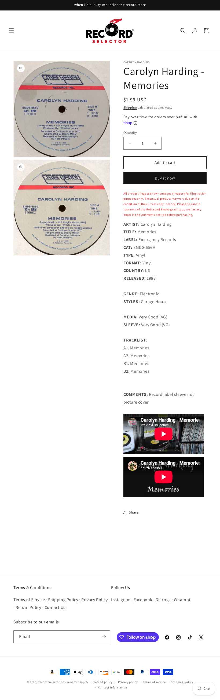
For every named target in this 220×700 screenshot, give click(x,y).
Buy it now (165, 178)
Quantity (130, 132)
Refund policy (103, 682)
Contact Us (55, 607)
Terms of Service (29, 599)
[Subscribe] (104, 636)
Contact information (112, 687)
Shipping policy (182, 682)
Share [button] (134, 512)
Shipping (130, 107)
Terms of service (154, 682)
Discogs (163, 599)
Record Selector (49, 682)
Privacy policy (128, 682)
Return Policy (28, 607)
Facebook (143, 599)
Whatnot (182, 599)
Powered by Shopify (74, 682)
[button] (11, 31)
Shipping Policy (63, 599)
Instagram (121, 599)
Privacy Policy (94, 599)
